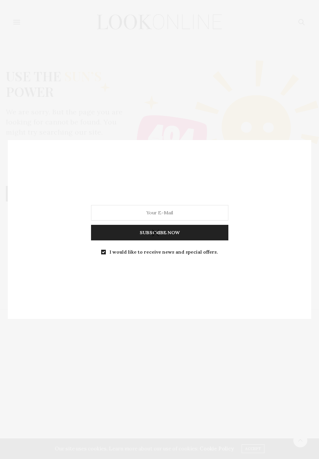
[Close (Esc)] (155, 233)
